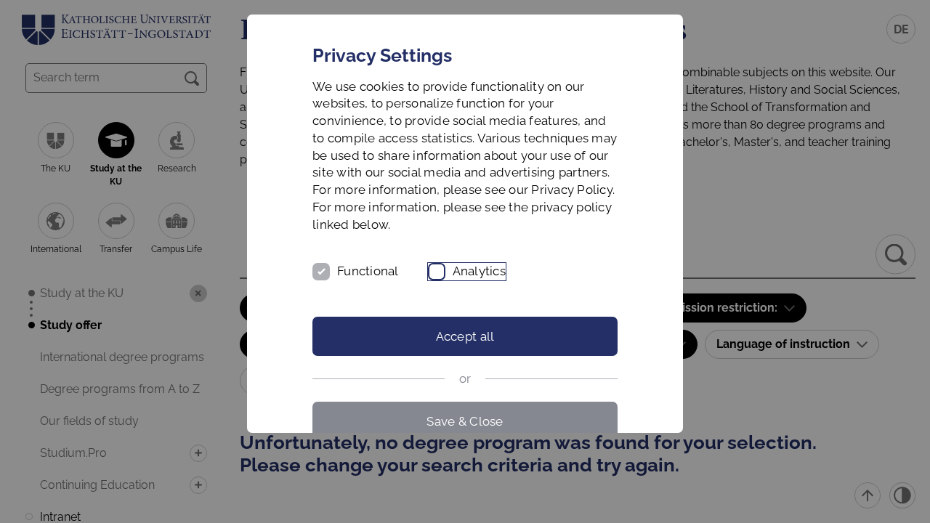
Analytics (479, 271)
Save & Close (464, 421)
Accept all (465, 336)
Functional (368, 271)
